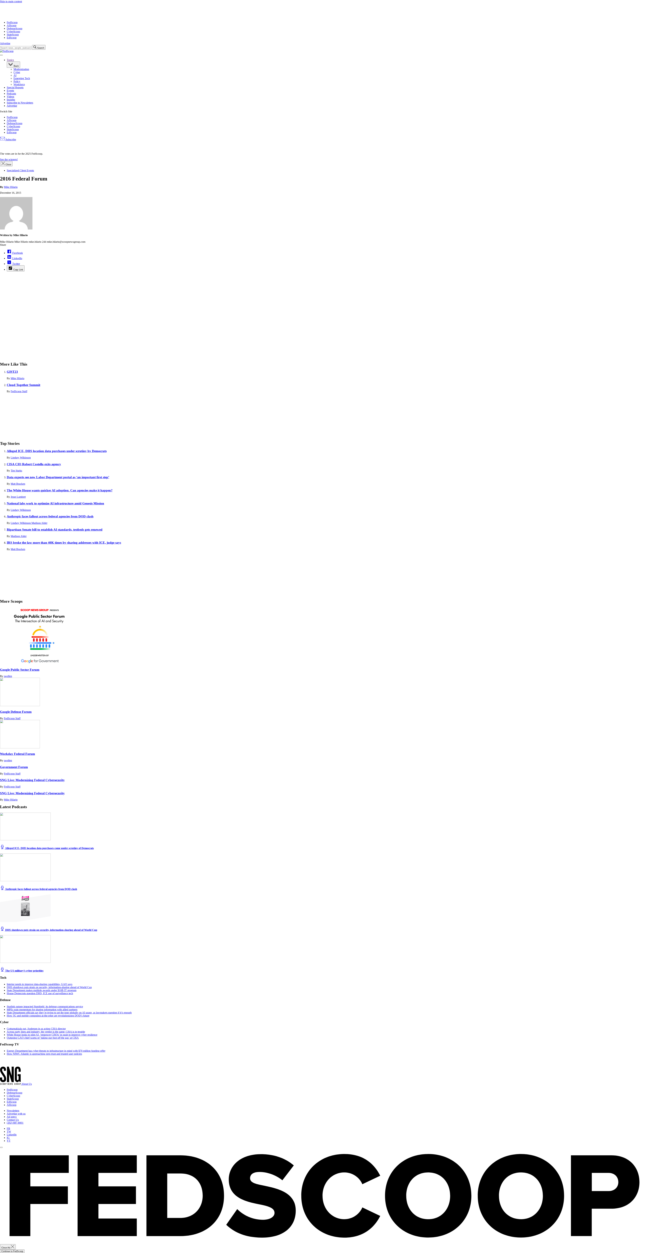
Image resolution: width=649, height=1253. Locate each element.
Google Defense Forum (16, 712)
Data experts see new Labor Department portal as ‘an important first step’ (58, 477)
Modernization (21, 69)
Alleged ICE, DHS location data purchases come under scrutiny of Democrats (49, 848)
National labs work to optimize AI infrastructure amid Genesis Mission (55, 503)
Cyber (17, 72)
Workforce (19, 84)
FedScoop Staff (19, 391)
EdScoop (12, 37)
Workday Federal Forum (17, 754)
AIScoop (11, 25)
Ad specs (12, 1116)
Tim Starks (16, 470)
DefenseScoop (14, 28)
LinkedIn (12, 1134)
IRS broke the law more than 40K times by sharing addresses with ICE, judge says (64, 542)
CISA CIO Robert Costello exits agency (34, 464)
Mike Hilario (11, 187)
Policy (17, 81)
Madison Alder (39, 523)
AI (15, 75)
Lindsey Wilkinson (21, 457)
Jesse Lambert (18, 496)
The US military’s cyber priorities (24, 970)
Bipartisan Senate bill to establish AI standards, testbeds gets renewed (54, 529)
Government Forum (14, 767)
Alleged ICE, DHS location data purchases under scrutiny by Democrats (57, 451)
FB (8, 1128)
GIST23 (12, 372)
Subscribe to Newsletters (20, 102)
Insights (11, 99)
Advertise (5, 43)
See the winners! (9, 159)
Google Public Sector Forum (19, 669)
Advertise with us (16, 1113)
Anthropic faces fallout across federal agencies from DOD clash (50, 516)
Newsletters (13, 1110)
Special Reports (15, 87)
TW (9, 1131)
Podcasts (11, 93)
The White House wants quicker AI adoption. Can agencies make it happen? (60, 490)
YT (8, 1140)
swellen (8, 676)
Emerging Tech (22, 78)
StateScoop (13, 34)
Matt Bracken (18, 483)
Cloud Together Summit (23, 385)
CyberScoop (13, 31)
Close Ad (6, 1247)
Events (10, 90)
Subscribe (10, 139)
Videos (10, 96)
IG (8, 1137)
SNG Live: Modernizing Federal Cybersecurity (32, 780)
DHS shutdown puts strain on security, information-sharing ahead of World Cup (51, 930)
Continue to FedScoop (12, 1251)
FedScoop (12, 22)
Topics (10, 59)
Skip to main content (11, 1)
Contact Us (13, 1119)
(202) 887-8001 (15, 1122)
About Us (26, 1083)
